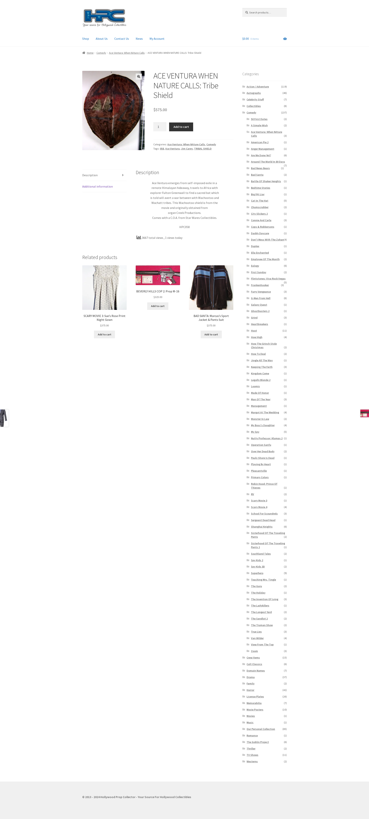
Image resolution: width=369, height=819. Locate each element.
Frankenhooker (260, 285)
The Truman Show (262, 625)
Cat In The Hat (259, 200)
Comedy (101, 53)
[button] (139, 77)
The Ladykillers (260, 605)
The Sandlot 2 (259, 618)
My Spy (255, 431)
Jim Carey (187, 148)
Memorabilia (254, 703)
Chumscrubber (259, 207)
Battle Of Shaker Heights (266, 181)
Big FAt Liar (257, 194)
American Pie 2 (259, 142)
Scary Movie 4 (259, 507)
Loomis (255, 386)
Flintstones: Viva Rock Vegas (268, 278)
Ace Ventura (172, 148)
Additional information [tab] (97, 186)
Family (250, 683)
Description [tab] (90, 175)
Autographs (254, 93)
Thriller (251, 748)
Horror (250, 690)
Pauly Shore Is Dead (262, 458)
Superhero (257, 573)
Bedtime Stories (260, 187)
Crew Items (253, 657)
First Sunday (258, 272)
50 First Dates (259, 119)
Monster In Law (260, 419)
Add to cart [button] (104, 334)
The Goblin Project (258, 742)
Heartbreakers (259, 324)
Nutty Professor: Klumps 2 (267, 438)
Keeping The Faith (262, 367)
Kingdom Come (260, 373)
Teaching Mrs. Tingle (263, 579)
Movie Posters (255, 709)
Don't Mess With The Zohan (267, 239)
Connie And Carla (261, 220)
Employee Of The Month (265, 259)
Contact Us (121, 39)
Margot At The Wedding (265, 412)
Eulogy (255, 265)
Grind (254, 317)
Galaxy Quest (259, 304)
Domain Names (256, 670)
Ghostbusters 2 (260, 311)
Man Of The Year (260, 399)
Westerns (252, 761)
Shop (85, 39)
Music (250, 722)
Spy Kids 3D (258, 566)
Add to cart (181, 127)
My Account (157, 39)
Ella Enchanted (260, 252)
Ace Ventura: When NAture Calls (127, 53)
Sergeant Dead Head (263, 520)
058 (162, 148)
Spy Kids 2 (257, 560)
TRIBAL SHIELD (203, 148)
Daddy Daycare (260, 233)
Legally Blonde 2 (260, 380)
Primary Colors (260, 477)
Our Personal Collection (261, 729)
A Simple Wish (259, 125)
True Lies (256, 631)
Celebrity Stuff (255, 99)
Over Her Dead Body (262, 451)
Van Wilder (257, 638)
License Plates (255, 696)
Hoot (254, 330)
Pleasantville (259, 470)
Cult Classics (254, 664)
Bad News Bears (260, 168)
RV (252, 494)
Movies (251, 716)
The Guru (256, 586)
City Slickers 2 (259, 213)
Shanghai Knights (262, 526)
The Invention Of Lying (264, 599)
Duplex (255, 246)
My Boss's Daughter (263, 425)
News (139, 39)
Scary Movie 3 (259, 500)
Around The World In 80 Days (268, 161)
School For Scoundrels (264, 513)
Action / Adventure (258, 86)
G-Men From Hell (260, 298)
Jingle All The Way (262, 360)
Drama (251, 677)
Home (90, 53)
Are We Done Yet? (261, 155)
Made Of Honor (260, 393)
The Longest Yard (261, 612)
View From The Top (262, 644)
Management (259, 406)
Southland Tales (261, 553)
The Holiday (258, 592)
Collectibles (254, 106)
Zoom (254, 651)
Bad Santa (257, 174)
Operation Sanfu (261, 445)
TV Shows (252, 755)
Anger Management (262, 149)
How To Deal (258, 354)
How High (256, 337)
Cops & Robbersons (262, 226)
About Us (102, 39)
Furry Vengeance (261, 291)
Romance (252, 735)
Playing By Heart (261, 464)
